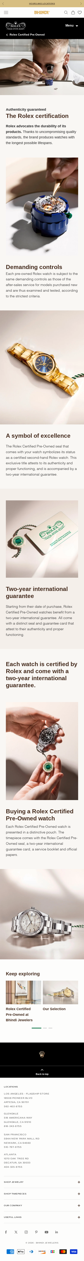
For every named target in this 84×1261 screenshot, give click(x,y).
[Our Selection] (60, 992)
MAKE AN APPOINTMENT (42, 3)
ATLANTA (10, 1154)
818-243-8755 (13, 1126)
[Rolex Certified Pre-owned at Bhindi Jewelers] (15, 25)
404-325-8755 (13, 1166)
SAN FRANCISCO (15, 1134)
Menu (69, 25)
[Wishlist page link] (80, 12)
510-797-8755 (13, 1147)
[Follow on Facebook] (6, 1232)
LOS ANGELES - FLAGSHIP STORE (26, 1093)
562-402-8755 (13, 1106)
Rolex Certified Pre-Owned (27, 34)
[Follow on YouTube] (46, 1232)
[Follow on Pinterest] (36, 1232)
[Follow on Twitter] (16, 1232)
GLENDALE (11, 1113)
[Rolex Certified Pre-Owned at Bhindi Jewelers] (23, 992)
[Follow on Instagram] (26, 1232)
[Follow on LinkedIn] (57, 1232)
